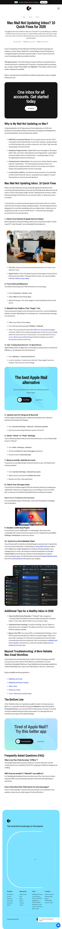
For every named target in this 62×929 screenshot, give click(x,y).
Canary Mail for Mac (41, 546)
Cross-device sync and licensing (20, 693)
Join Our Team (49, 902)
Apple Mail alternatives (49, 556)
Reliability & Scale (37, 894)
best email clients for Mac (42, 551)
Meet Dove (43, 2)
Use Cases (10, 901)
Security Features (37, 906)
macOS (37, 17)
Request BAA (48, 896)
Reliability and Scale (15, 679)
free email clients (17, 558)
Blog (21, 898)
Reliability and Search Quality (19, 682)
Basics (30, 17)
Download (10, 894)
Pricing (9, 896)
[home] (29, 8)
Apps (24, 17)
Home (8, 905)
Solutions (9, 903)
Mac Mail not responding (20, 278)
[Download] (31, 859)
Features (9, 898)
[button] (58, 8)
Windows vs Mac (14, 690)
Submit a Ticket (49, 894)
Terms (21, 905)
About (21, 901)
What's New (35, 908)
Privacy (22, 903)
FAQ (21, 896)
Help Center (23, 894)
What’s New (13, 686)
